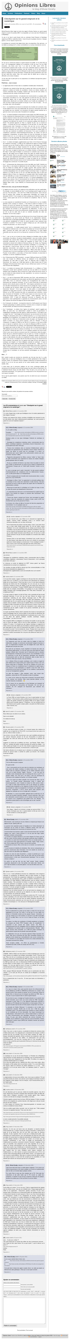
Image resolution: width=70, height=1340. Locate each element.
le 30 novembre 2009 (20, 1028)
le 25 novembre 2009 (27, 908)
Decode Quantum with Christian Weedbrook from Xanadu (58, 34)
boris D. (8, 711)
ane (7, 1053)
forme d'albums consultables (57, 147)
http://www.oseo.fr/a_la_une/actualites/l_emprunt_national (17, 968)
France (20, 382)
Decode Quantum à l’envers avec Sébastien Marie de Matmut (59, 27)
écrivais (40, 167)
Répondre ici (6, 423)
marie (7, 1237)
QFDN (60, 211)
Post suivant (29, 1330)
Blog (38, 13)
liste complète (61, 136)
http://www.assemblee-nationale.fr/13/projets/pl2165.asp (17, 1120)
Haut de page (56, 1335)
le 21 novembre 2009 (21, 411)
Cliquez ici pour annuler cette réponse (11, 1282)
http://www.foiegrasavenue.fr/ (10, 1246)
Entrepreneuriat (14, 382)
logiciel (21, 139)
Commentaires (33, 1336)
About (43, 13)
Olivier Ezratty (35, 380)
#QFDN (52, 196)
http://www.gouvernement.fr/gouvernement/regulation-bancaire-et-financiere (21, 1116)
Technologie (40, 382)
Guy (7, 1126)
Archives (10, 13)
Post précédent (21, 1330)
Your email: (4, 394)
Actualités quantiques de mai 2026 (59, 25)
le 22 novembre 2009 (18, 576)
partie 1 (4, 40)
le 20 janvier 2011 (17, 1237)
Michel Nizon (9, 411)
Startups (34, 382)
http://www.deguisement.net (10, 1083)
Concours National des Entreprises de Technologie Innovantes (19, 148)
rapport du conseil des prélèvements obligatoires (22, 210)
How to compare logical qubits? (58, 31)
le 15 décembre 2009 (17, 1053)
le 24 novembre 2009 (25, 516)
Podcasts (26, 13)
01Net (5, 377)
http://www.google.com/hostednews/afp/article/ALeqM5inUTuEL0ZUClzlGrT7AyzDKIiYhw (25, 976)
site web (34, 33)
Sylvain (13, 695)
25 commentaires (37, 24)
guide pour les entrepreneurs (25, 371)
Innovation (24, 382)
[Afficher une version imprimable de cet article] (45, 24)
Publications (18, 13)
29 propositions (41, 371)
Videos (33, 13)
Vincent (8, 727)
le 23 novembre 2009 (19, 711)
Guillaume (8, 951)
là (36, 69)
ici (33, 69)
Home (4, 13)
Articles (64, 1335)
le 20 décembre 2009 (18, 1089)
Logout (39, 1336)
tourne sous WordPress (18, 1335)
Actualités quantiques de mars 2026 (59, 30)
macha (12, 516)
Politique (30, 382)
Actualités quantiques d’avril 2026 (59, 29)
